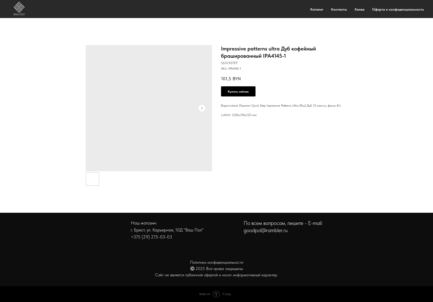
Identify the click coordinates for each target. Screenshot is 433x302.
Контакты (339, 9)
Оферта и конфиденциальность (398, 9)
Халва (359, 9)
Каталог (316, 9)
